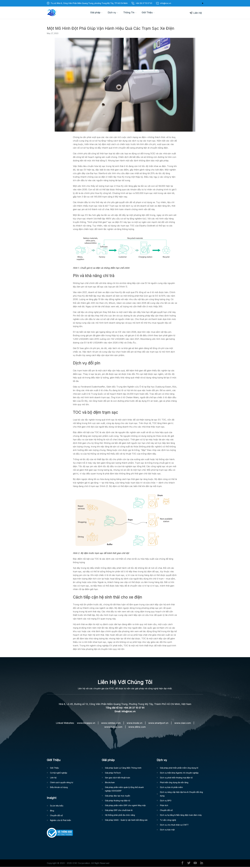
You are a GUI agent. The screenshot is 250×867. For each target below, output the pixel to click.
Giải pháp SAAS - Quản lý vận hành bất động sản (126, 820)
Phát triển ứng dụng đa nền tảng (174, 782)
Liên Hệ (197, 12)
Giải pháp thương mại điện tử (117, 800)
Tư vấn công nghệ (168, 820)
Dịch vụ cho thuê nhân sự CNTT (174, 825)
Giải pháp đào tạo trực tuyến (117, 795)
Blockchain (110, 782)
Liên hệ (53, 777)
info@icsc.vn (129, 711)
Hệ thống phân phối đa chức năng (120, 815)
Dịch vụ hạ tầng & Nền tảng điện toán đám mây (181, 815)
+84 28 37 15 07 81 (144, 3)
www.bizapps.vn (86, 723)
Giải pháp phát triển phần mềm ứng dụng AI (179, 768)
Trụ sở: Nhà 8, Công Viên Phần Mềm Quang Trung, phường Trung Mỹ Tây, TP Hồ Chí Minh (89, 3)
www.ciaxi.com (182, 723)
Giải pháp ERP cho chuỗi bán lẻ (119, 810)
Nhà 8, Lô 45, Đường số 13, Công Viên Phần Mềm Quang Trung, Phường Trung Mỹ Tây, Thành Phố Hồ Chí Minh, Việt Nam (125, 704)
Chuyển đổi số (56, 815)
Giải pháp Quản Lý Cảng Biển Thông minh (123, 768)
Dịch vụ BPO (165, 800)
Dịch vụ (112, 12)
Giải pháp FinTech (113, 773)
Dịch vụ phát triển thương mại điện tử (176, 777)
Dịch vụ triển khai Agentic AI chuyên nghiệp (179, 773)
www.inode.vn (134, 723)
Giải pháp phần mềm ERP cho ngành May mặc (125, 805)
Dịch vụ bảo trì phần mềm (171, 787)
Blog (52, 810)
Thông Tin (128, 12)
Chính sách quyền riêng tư (61, 782)
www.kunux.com (113, 726)
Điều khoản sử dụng (59, 787)
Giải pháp (95, 12)
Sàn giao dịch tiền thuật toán (117, 777)
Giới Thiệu (147, 12)
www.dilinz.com (137, 726)
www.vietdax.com (111, 723)
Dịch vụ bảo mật (167, 829)
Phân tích (164, 805)
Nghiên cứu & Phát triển (60, 820)
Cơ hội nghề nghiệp (58, 773)
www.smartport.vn (158, 723)
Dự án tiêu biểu (56, 805)
